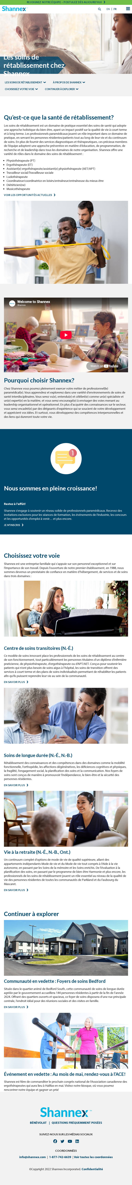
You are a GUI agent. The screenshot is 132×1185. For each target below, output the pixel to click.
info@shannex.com (32, 1157)
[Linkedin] (77, 1141)
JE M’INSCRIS (12, 525)
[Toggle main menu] (127, 9)
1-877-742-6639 (60, 1157)
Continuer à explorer (60, 89)
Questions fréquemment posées (77, 1123)
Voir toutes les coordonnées (93, 1157)
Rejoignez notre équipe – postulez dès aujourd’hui (64, 2)
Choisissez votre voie (19, 89)
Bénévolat (38, 1123)
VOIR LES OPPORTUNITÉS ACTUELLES (28, 195)
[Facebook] (55, 1141)
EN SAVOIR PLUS (14, 682)
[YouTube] (70, 1141)
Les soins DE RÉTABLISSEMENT (23, 82)
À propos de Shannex (67, 82)
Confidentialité (92, 1169)
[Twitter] (62, 1141)
